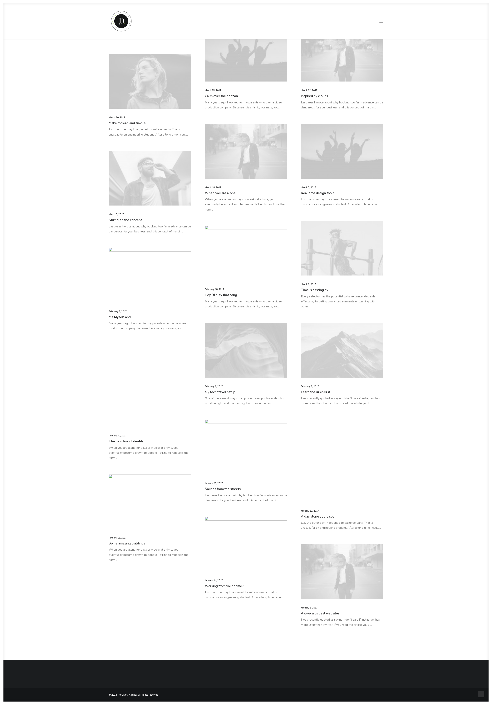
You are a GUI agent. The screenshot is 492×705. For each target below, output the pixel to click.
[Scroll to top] (481, 694)
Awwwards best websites (320, 613)
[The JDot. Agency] (121, 21)
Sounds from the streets (223, 489)
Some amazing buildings (127, 543)
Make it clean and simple (127, 123)
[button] (381, 21)
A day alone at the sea (317, 516)
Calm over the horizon (221, 96)
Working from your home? (224, 586)
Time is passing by (314, 290)
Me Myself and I (120, 317)
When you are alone (220, 193)
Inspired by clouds (314, 96)
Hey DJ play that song (221, 295)
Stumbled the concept (125, 220)
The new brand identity (126, 441)
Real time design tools (317, 193)
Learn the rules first (315, 392)
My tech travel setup (220, 392)
